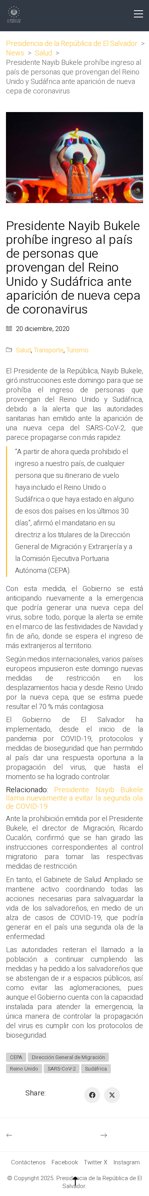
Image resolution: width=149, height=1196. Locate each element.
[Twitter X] (112, 1095)
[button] (138, 13)
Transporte (49, 350)
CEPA (16, 1057)
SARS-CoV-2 (61, 1068)
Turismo (77, 350)
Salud (23, 350)
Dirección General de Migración (68, 1057)
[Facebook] (92, 1095)
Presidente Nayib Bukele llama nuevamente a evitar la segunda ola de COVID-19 (74, 798)
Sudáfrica (96, 1068)
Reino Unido (24, 1068)
